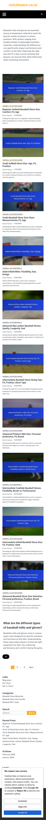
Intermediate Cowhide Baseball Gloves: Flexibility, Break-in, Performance (21, 489)
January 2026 (8, 757)
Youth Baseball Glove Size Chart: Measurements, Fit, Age (18, 219)
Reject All (22, 807)
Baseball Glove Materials (12, 268)
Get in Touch (7, 686)
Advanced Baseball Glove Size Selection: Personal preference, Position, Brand (22, 597)
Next (31, 667)
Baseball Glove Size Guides (12, 106)
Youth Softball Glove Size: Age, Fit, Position (20, 729)
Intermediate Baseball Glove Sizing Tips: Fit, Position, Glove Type (22, 381)
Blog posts (6, 680)
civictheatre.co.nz (23, 5)
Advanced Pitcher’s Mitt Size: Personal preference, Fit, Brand (21, 435)
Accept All (22, 813)
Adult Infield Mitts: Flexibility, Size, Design (20, 738)
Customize (22, 801)
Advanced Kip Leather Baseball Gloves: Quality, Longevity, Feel (21, 327)
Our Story (6, 683)
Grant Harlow (7, 115)
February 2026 (8, 754)
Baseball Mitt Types (10, 702)
